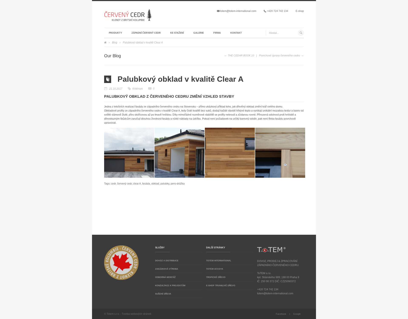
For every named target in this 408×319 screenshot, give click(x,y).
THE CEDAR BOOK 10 (241, 55)
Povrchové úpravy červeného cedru (279, 55)
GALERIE (198, 32)
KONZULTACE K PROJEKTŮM (170, 285)
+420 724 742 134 (277, 11)
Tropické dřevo (215, 277)
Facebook (281, 314)
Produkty (115, 32)
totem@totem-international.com (238, 11)
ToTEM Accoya (214, 269)
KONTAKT (236, 32)
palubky (164, 183)
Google (297, 314)
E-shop (300, 11)
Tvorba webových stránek (136, 313)
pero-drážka (178, 183)
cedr (113, 183)
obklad (155, 183)
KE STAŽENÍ (177, 32)
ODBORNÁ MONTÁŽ (165, 277)
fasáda (146, 183)
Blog (114, 42)
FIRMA (217, 32)
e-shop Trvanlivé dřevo (220, 285)
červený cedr (124, 183)
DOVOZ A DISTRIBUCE (166, 260)
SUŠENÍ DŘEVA (163, 294)
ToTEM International (218, 260)
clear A (137, 183)
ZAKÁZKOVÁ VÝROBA (166, 269)
